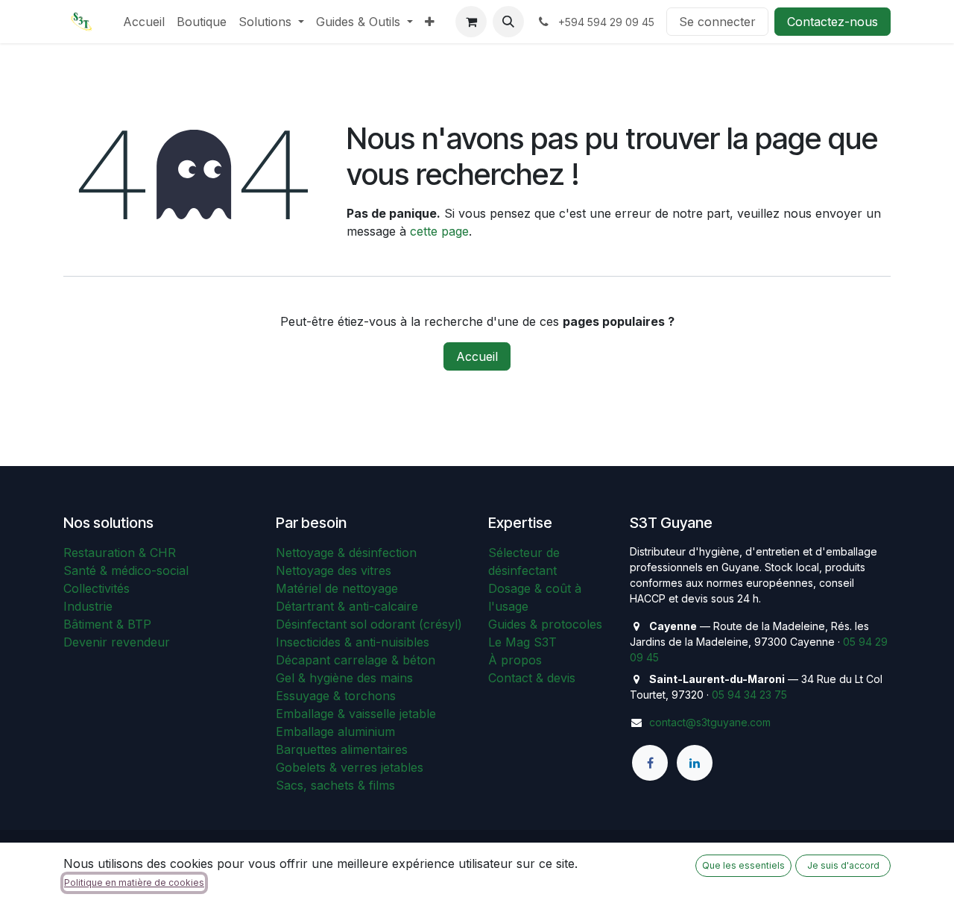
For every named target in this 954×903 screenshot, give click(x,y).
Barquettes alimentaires (342, 749)
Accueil (477, 356)
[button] (508, 21)
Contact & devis (531, 677)
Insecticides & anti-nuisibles (352, 642)
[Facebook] (650, 763)
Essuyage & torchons (336, 695)
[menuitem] (144, 22)
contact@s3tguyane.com (710, 722)
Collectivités (96, 588)
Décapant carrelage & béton (355, 659)
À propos (515, 659)
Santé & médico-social (126, 570)
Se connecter (717, 21)
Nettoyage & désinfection (346, 552)
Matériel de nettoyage (337, 588)
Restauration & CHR (119, 552)
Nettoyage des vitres (333, 570)
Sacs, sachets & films (335, 785)
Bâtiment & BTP (107, 624)
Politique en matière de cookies (134, 882)
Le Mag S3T (522, 642)
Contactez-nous (832, 21)
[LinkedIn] (695, 763)
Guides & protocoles (545, 624)
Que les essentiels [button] (743, 865)
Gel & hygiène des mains (344, 677)
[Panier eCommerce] (471, 21)
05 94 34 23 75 (749, 694)
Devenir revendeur (116, 642)
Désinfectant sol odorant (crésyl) (369, 624)
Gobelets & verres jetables (349, 767)
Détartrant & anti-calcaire (347, 606)
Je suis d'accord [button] (843, 865)
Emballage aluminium (335, 731)
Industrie (88, 606)
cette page (439, 231)
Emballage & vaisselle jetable (356, 713)
